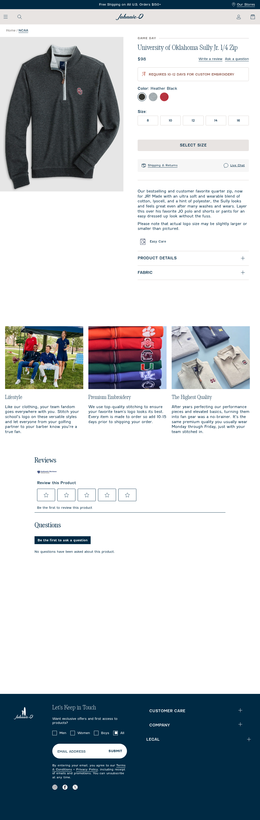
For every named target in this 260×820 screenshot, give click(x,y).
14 (215, 120)
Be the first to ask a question (63, 540)
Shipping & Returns (162, 165)
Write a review (210, 59)
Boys (105, 733)
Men (62, 733)
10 (170, 120)
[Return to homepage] (129, 17)
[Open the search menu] (19, 17)
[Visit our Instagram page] (54, 787)
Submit (115, 751)
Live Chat (237, 165)
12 (193, 120)
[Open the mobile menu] (8, 17)
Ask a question (237, 59)
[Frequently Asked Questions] (130, 4)
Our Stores (246, 4)
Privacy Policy (87, 769)
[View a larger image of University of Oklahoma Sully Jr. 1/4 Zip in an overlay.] (61, 114)
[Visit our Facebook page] (65, 787)
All (122, 733)
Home (10, 30)
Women (83, 733)
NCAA (23, 30)
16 (238, 120)
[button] (46, 495)
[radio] (142, 97)
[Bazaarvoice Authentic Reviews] (47, 472)
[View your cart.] (250, 17)
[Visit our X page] (75, 787)
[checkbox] (54, 733)
